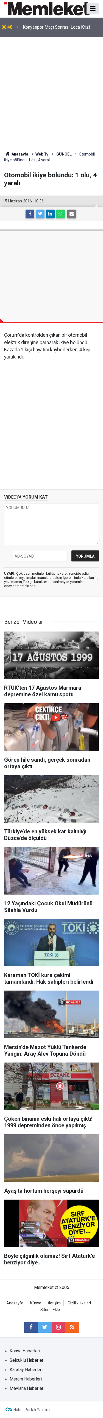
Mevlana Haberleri (27, 1388)
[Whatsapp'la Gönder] (60, 214)
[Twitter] (40, 214)
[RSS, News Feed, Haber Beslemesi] (72, 1327)
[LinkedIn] (50, 214)
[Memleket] (47, 8)
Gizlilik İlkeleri (79, 1303)
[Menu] (93, 9)
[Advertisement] (51, 91)
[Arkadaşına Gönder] (71, 214)
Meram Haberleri (26, 1379)
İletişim (54, 1303)
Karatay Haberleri (26, 1369)
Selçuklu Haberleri (27, 1360)
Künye (35, 1303)
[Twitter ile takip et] (45, 1327)
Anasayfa (14, 1303)
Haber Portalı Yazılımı (32, 1410)
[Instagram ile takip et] (58, 1327)
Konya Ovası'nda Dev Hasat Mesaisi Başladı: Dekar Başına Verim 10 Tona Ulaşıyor (57, 27)
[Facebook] (30, 214)
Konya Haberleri (25, 1350)
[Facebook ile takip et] (31, 1327)
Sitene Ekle (50, 1309)
